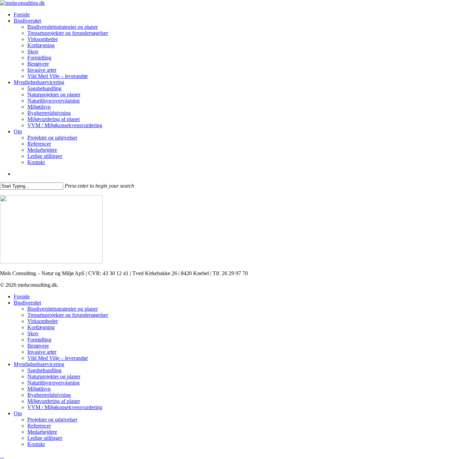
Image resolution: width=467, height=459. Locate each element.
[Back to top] (2, 456)
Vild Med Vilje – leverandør (57, 358)
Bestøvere (38, 346)
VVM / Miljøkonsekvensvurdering (64, 407)
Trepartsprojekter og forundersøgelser (67, 315)
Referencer (39, 426)
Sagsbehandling (44, 370)
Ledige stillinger (44, 438)
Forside (22, 296)
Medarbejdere (42, 432)
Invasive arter (41, 352)
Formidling (39, 339)
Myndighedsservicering (39, 364)
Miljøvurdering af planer (53, 401)
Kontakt (36, 444)
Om (18, 413)
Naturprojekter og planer (53, 376)
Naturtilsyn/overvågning (53, 383)
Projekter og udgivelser (52, 419)
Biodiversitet (27, 303)
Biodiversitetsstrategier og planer (62, 309)
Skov (33, 333)
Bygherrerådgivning (49, 395)
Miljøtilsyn (39, 389)
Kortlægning (41, 327)
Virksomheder (42, 321)
